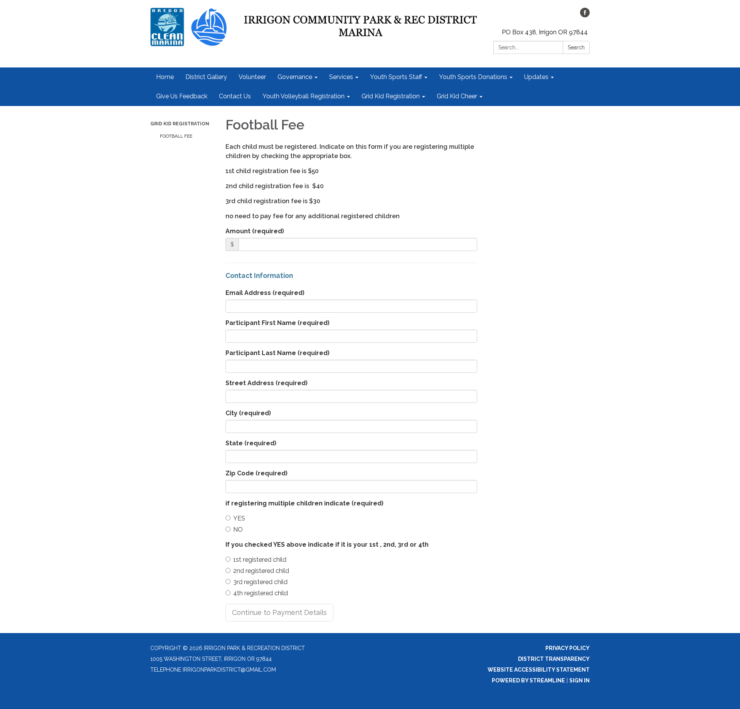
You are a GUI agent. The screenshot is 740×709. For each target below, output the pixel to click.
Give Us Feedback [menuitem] (181, 96)
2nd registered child (261, 570)
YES (239, 518)
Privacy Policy (567, 648)
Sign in (579, 680)
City (248, 413)
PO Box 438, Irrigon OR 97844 (545, 32)
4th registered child (260, 593)
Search (576, 47)
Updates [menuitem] (536, 77)
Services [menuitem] (341, 77)
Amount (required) (254, 231)
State (250, 443)
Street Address (266, 383)
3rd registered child (260, 582)
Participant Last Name (277, 353)
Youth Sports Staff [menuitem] (396, 77)
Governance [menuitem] (295, 77)
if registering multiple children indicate (304, 503)
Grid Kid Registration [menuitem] (391, 96)
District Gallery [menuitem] (206, 77)
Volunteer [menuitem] (252, 77)
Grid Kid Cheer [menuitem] (457, 96)
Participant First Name (277, 323)
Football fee (176, 136)
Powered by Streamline (528, 680)
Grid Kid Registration (179, 123)
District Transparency (554, 659)
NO (238, 529)
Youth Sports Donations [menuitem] (473, 77)
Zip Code (256, 473)
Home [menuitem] (165, 77)
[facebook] (585, 15)
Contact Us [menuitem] (235, 96)
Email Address (264, 292)
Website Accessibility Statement (539, 670)
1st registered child (259, 559)
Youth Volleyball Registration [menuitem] (303, 96)
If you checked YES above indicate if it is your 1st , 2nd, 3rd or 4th (327, 544)
